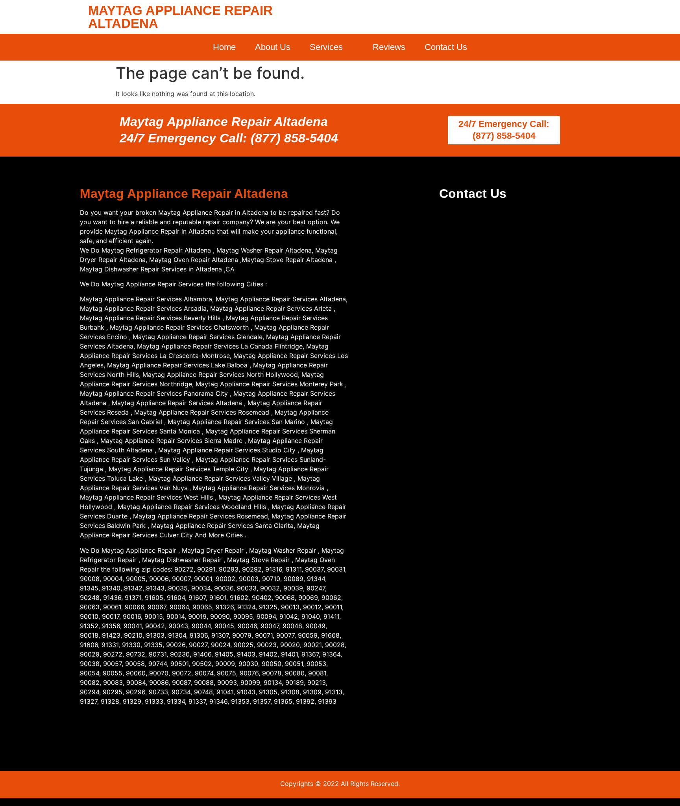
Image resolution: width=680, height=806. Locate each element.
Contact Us (446, 47)
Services (326, 47)
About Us (272, 47)
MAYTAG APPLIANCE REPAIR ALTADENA (180, 17)
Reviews (389, 47)
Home (224, 47)
